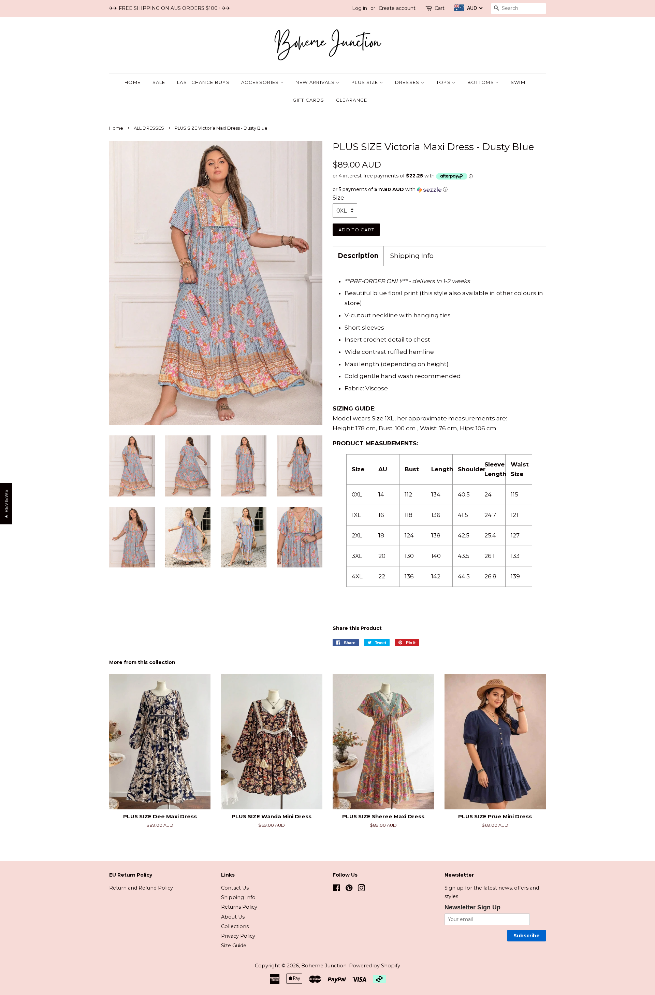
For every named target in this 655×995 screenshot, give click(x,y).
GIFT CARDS (308, 100)
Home (133, 82)
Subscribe (526, 936)
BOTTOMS (481, 82)
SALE (158, 82)
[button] (439, 189)
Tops (444, 82)
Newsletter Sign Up (472, 907)
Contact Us (235, 888)
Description (358, 256)
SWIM (518, 82)
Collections (235, 926)
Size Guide (233, 945)
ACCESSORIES (260, 82)
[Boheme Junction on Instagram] (361, 889)
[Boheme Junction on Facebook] (336, 889)
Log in (359, 8)
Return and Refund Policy (141, 888)
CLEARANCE (351, 100)
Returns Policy (239, 907)
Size (338, 197)
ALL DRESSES (149, 128)
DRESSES (408, 82)
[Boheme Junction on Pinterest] (349, 889)
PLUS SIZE (365, 82)
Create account (397, 8)
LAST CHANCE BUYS (203, 82)
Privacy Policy (238, 936)
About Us (233, 917)
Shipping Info (412, 256)
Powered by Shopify (374, 966)
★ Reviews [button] (6, 504)
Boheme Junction (324, 966)
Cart (440, 8)
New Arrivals (315, 82)
